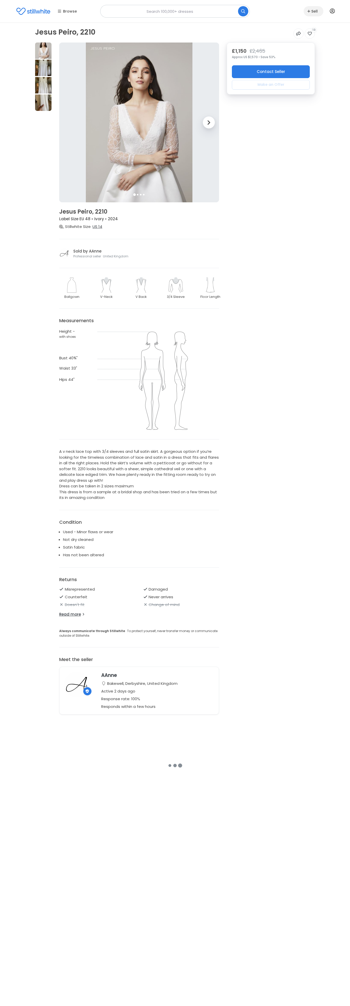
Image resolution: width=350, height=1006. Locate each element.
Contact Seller (271, 71)
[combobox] (175, 11)
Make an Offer (271, 84)
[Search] (243, 11)
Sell (314, 11)
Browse (70, 11)
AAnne (109, 675)
